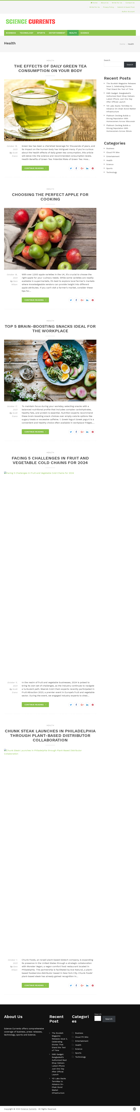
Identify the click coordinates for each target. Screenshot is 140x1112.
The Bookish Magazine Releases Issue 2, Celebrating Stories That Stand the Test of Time (121, 86)
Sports (41, 33)
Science (85, 33)
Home (94, 3)
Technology (26, 33)
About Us (104, 3)
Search (107, 60)
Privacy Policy (108, 7)
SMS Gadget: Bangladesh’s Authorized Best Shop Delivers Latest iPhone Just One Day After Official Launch (59, 1064)
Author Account (128, 12)
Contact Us (130, 3)
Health (73, 33)
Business (11, 33)
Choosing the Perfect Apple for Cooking (50, 196)
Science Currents (29, 1109)
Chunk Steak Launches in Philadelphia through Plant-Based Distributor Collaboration (50, 735)
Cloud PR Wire (112, 152)
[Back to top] (134, 1109)
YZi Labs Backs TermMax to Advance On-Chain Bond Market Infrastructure (121, 109)
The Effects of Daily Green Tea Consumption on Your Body (50, 68)
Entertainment (57, 33)
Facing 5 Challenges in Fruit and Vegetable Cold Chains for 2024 (50, 460)
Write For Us (117, 3)
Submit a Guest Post (126, 7)
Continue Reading (34, 168)
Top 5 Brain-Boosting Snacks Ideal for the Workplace (50, 328)
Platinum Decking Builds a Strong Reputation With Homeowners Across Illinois (119, 128)
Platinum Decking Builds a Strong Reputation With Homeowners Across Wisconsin (120, 118)
